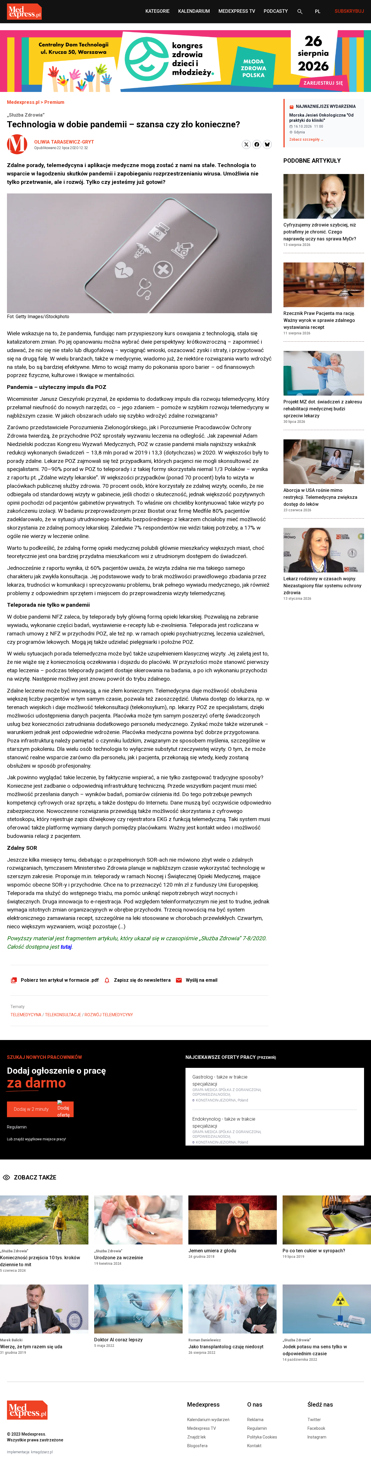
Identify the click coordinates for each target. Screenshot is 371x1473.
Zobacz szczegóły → (306, 139)
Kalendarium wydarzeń (208, 1419)
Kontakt (254, 1445)
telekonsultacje (63, 1014)
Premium (54, 102)
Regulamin (17, 1127)
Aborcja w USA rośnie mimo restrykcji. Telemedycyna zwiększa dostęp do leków (320, 497)
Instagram (317, 1437)
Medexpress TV (201, 1428)
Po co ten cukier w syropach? (314, 1250)
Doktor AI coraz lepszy (118, 1339)
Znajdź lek (196, 1437)
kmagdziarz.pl (42, 1452)
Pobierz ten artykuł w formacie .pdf (60, 980)
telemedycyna (25, 1014)
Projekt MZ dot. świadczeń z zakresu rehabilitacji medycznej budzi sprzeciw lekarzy (322, 408)
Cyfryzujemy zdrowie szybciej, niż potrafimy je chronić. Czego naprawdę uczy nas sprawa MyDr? (319, 232)
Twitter (314, 1419)
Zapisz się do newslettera (142, 980)
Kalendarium (194, 11)
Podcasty (276, 11)
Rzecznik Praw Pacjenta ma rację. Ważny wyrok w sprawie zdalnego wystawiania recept (319, 320)
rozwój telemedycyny (109, 1014)
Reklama (255, 1419)
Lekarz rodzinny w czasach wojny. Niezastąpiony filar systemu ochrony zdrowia (322, 585)
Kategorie (158, 11)
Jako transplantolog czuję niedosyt (225, 1346)
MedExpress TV (237, 11)
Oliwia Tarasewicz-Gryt (64, 142)
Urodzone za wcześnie (118, 1257)
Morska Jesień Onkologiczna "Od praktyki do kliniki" (321, 118)
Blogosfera (197, 1445)
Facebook (316, 1428)
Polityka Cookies (262, 1437)
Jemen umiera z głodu (212, 1250)
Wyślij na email (201, 980)
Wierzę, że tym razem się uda (31, 1346)
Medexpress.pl (23, 102)
